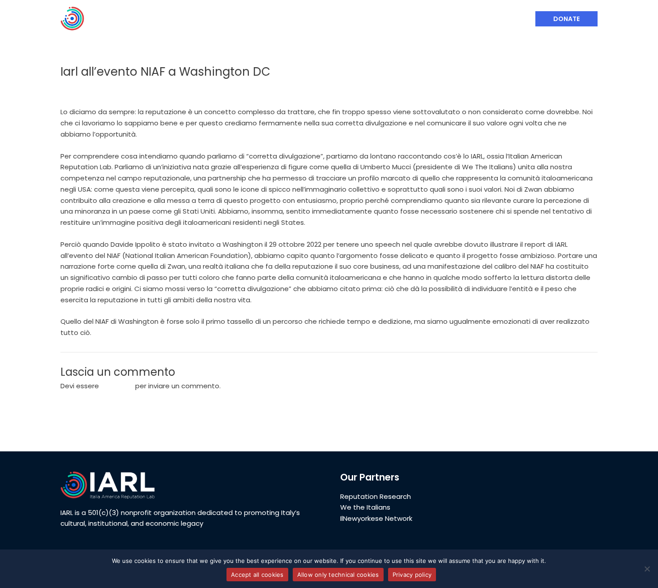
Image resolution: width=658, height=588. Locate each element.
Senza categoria (165, 88)
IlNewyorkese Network (376, 518)
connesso (117, 386)
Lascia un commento (95, 88)
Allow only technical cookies (338, 574)
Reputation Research (375, 496)
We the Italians (365, 507)
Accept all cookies (257, 574)
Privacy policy (412, 574)
